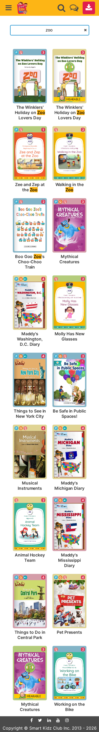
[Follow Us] (74, 7)
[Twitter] (40, 720)
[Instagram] (67, 720)
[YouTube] (58, 720)
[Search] (61, 8)
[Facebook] (31, 720)
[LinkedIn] (49, 720)
